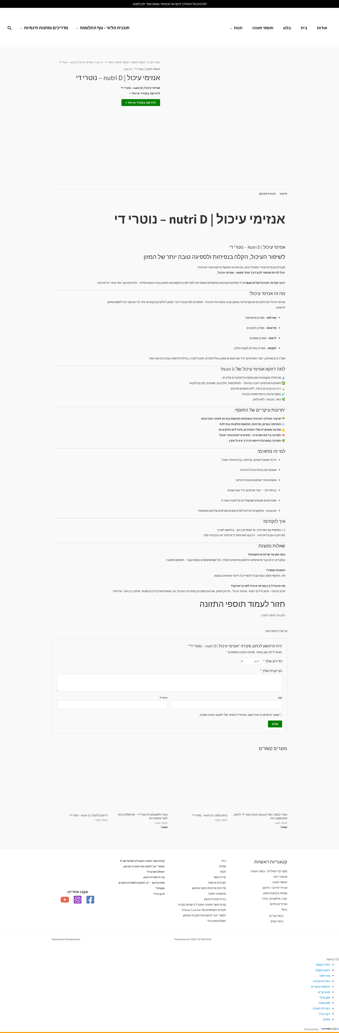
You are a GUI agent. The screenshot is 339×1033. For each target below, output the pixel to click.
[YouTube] (65, 899)
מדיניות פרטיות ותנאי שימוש (209, 888)
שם (280, 698)
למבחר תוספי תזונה (273, 615)
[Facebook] (90, 899)
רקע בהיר (324, 1014)
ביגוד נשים (277, 921)
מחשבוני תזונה (217, 893)
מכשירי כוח (280, 877)
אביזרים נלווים (278, 904)
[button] (9, 28)
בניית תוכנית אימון (215, 899)
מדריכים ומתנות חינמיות (46, 27)
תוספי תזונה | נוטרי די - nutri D (112, 62)
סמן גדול (325, 997)
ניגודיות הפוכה (321, 1008)
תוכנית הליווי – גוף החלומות (104, 27)
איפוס (326, 1019)
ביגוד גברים (276, 916)
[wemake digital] (329, 1029)
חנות (238, 27)
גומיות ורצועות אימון (275, 893)
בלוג (287, 27)
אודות (322, 27)
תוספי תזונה (262, 27)
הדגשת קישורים (320, 986)
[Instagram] (77, 899)
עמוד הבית (154, 62)
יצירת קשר (219, 877)
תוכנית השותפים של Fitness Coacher (204, 910)
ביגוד (284, 909)
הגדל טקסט (323, 964)
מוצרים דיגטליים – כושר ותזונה (269, 871)
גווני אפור (324, 975)
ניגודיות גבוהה (321, 981)
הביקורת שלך (271, 671)
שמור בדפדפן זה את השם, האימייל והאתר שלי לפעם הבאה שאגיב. (239, 715)
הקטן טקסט (322, 970)
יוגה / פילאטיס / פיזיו (274, 899)
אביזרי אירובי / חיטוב (274, 888)
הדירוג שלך (272, 661)
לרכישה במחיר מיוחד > (140, 102)
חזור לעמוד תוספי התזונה (242, 603)
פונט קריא (324, 992)
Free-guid (159, 893)
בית (304, 27)
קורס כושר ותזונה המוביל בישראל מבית (202, 904)
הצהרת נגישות (217, 882)
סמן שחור (324, 1003)
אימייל (163, 698)
